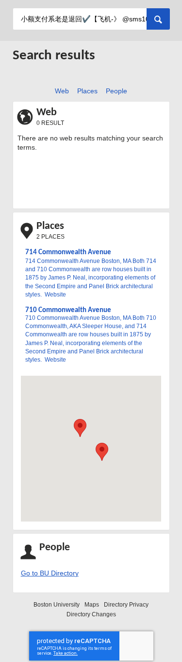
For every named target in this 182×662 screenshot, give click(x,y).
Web (60, 91)
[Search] (158, 19)
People (114, 91)
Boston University (56, 604)
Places (86, 91)
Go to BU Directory (50, 573)
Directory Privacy (126, 604)
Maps (91, 604)
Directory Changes (91, 614)
